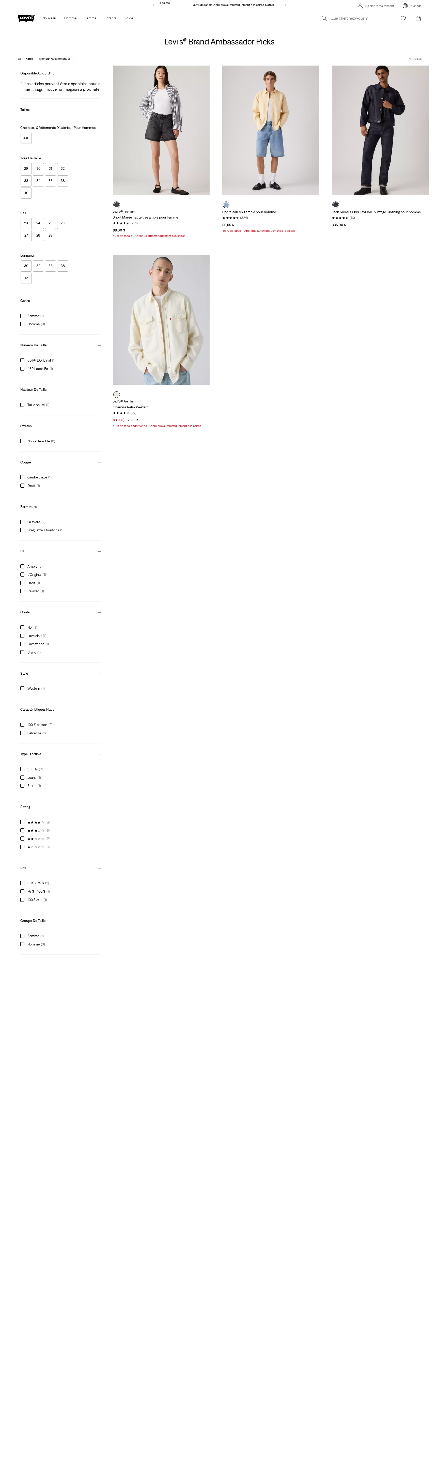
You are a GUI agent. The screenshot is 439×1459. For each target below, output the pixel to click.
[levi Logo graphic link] (26, 17)
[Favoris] (403, 18)
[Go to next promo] (285, 5)
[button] (60, 72)
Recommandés (54, 58)
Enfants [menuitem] (110, 18)
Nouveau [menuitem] (49, 18)
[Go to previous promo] (153, 5)
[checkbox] (26, 138)
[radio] (116, 204)
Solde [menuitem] (128, 18)
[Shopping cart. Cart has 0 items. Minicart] (418, 18)
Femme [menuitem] (90, 18)
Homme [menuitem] (70, 18)
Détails (270, 5)
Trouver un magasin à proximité (72, 89)
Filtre (29, 58)
